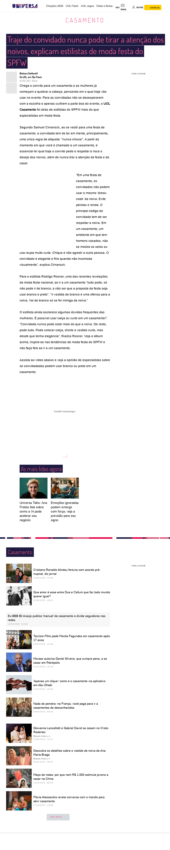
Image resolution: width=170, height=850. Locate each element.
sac (118, 7)
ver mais (56, 817)
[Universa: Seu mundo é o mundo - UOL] (24, 6)
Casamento (85, 20)
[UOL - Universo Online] (40, 6)
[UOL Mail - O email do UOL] (126, 7)
